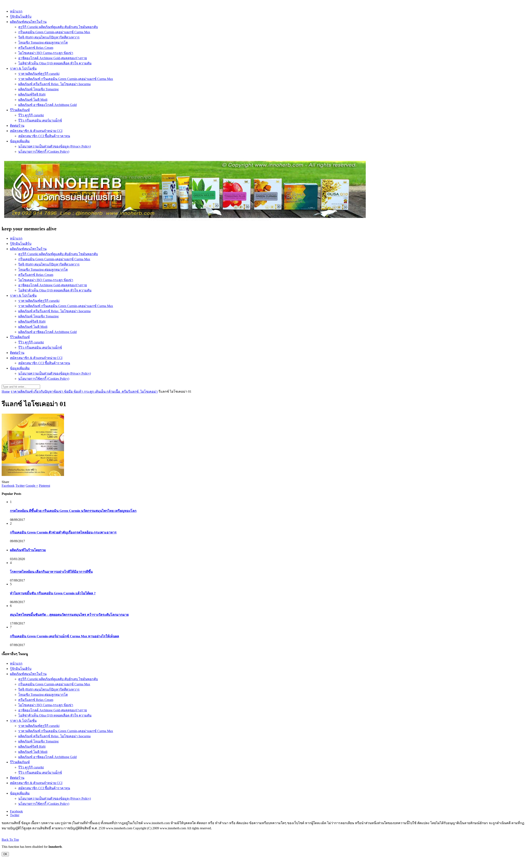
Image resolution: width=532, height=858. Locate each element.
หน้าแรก (16, 11)
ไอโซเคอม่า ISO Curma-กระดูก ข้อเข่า (45, 53)
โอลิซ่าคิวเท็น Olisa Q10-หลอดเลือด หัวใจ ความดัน (54, 63)
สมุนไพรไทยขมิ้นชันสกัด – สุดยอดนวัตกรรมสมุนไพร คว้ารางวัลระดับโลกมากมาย (69, 614)
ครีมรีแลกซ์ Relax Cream (35, 47)
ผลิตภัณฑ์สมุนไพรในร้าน (28, 21)
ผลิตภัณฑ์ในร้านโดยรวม (28, 550)
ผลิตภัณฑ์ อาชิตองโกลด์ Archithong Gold (47, 105)
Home (6, 391)
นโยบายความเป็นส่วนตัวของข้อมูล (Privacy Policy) (54, 146)
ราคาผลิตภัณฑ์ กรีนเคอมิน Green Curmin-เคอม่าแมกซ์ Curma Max (65, 79)
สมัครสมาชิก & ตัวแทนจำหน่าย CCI (36, 131)
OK (5, 854)
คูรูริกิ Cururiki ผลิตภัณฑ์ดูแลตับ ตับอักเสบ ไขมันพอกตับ (58, 27)
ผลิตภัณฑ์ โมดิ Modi (32, 99)
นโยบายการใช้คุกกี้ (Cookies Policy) (43, 151)
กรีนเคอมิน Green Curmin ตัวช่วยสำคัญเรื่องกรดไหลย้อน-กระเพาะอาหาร (63, 532)
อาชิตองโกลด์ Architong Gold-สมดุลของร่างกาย (52, 58)
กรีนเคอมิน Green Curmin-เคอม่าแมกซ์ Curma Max (54, 32)
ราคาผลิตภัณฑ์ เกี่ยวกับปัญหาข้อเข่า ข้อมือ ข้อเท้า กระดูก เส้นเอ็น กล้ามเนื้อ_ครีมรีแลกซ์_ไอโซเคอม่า (84, 391)
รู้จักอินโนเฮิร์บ (20, 16)
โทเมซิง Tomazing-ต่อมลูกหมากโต (43, 42)
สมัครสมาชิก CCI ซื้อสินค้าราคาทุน (44, 136)
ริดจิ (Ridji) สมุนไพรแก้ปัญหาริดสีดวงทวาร (49, 37)
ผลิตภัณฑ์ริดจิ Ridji (32, 94)
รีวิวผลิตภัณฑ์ (20, 110)
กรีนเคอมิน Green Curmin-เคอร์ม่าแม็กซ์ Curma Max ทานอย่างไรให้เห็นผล (64, 636)
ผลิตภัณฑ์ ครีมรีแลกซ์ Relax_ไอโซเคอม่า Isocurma (54, 84)
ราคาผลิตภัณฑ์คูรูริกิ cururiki (38, 73)
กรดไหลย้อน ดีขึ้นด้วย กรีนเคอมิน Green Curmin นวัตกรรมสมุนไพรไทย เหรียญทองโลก (73, 511)
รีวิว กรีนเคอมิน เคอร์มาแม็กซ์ (40, 120)
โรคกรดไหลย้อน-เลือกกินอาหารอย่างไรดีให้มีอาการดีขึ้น (51, 571)
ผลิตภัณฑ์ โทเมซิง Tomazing (38, 89)
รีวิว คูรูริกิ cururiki (31, 115)
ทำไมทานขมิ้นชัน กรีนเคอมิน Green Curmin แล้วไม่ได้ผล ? (53, 593)
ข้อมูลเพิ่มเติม (20, 141)
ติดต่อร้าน (17, 125)
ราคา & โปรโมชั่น (23, 68)
